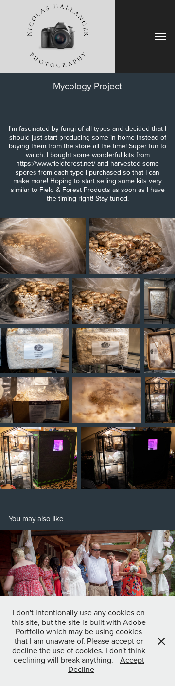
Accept (132, 659)
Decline (81, 669)
